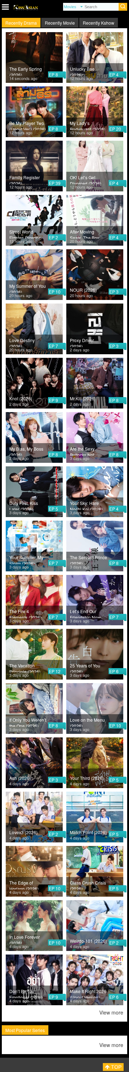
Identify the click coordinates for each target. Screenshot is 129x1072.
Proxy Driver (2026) (82, 342)
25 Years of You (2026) (85, 667)
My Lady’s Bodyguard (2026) (87, 125)
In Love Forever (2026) (24, 939)
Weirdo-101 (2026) (88, 941)
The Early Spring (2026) (25, 71)
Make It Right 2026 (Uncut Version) (88, 993)
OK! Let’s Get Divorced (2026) (85, 179)
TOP (115, 1067)
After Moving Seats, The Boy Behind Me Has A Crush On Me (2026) (87, 234)
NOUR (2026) (83, 290)
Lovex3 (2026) (23, 832)
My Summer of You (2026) (27, 288)
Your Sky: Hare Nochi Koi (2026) (86, 505)
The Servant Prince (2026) (88, 559)
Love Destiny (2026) (22, 342)
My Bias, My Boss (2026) (26, 451)
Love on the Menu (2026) (87, 722)
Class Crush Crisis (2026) (88, 885)
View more (111, 1012)
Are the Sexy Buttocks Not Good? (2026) (83, 451)
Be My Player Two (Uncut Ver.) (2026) (27, 125)
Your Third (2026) (87, 778)
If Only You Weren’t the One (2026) (27, 722)
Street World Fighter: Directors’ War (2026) (26, 234)
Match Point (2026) (88, 832)
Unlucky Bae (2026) (82, 71)
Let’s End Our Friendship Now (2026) (85, 613)
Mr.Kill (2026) (83, 398)
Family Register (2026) (24, 179)
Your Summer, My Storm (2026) (26, 559)
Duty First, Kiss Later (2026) (23, 505)
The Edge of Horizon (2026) (24, 885)
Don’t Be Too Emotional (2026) (26, 993)
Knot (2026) (20, 398)
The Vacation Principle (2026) (24, 667)
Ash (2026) (20, 778)
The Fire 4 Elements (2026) (25, 613)
